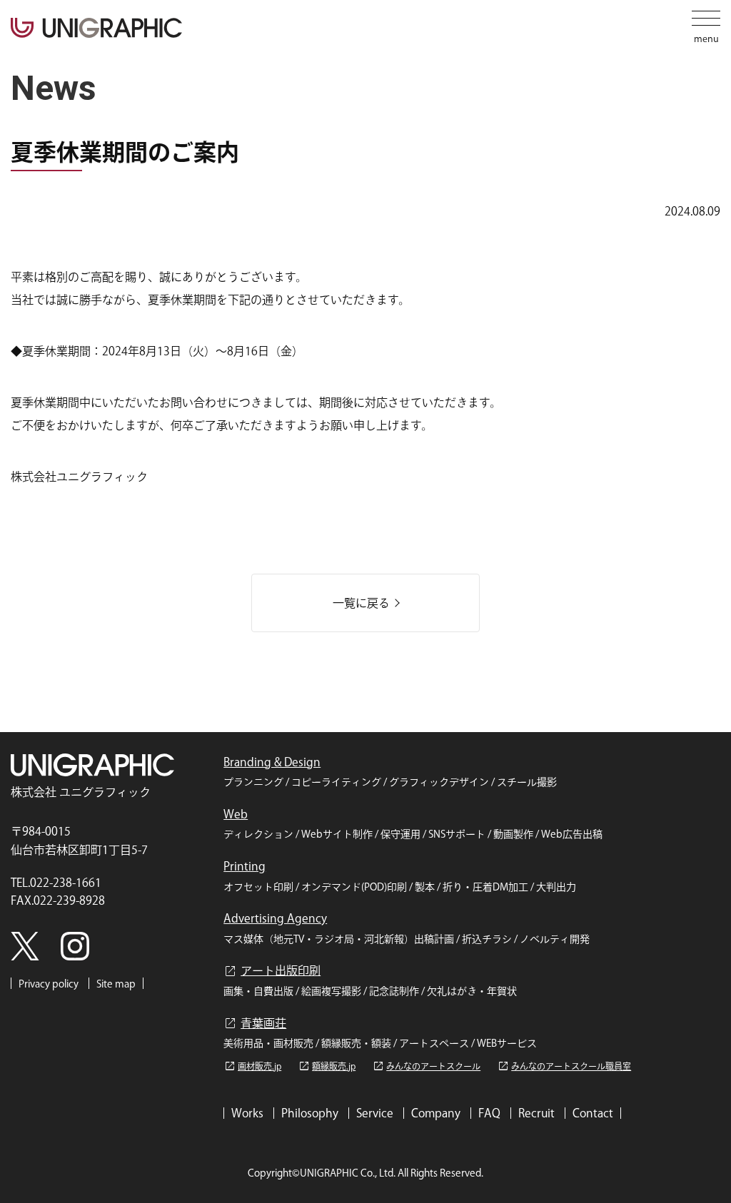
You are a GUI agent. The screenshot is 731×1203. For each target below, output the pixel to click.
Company (435, 1113)
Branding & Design (272, 762)
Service (374, 1113)
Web (235, 814)
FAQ (489, 1113)
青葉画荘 (254, 1023)
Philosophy (309, 1113)
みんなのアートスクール (426, 1066)
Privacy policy (49, 984)
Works (247, 1113)
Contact (593, 1113)
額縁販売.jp (327, 1066)
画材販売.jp (252, 1066)
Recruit (536, 1113)
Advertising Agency (275, 918)
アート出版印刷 (272, 971)
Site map (116, 984)
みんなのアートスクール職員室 (564, 1066)
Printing (244, 866)
